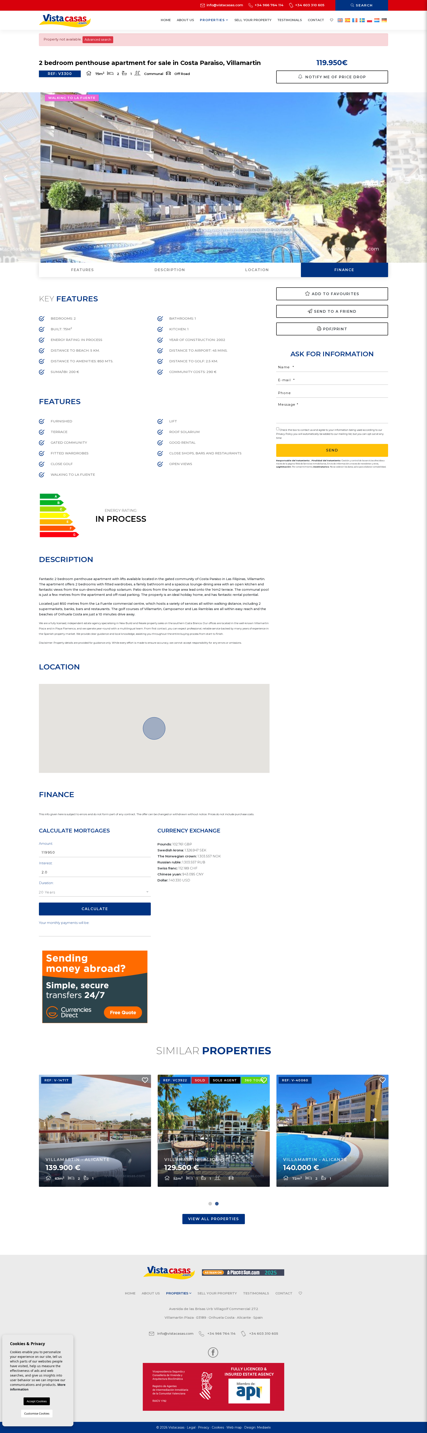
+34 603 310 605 (309, 5)
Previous (5, 177)
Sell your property (252, 20)
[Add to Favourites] (143, 1081)
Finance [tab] (344, 270)
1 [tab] (210, 1203)
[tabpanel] (95, 1131)
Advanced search (98, 40)
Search (363, 5)
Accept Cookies (37, 1401)
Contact (316, 20)
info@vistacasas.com (224, 5)
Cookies (218, 1427)
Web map (234, 1427)
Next (421, 177)
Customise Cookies (36, 1413)
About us (185, 20)
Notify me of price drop (335, 77)
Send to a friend (335, 311)
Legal (191, 1427)
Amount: (46, 843)
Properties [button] (213, 20)
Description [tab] (170, 270)
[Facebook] (213, 1352)
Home (166, 20)
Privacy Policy (284, 433)
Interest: (45, 863)
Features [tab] (82, 270)
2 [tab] (217, 1203)
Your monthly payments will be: (64, 923)
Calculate (95, 909)
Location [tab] (257, 270)
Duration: (46, 883)
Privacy (203, 1427)
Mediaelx (264, 1427)
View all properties (213, 1219)
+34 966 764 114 (269, 5)
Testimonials (289, 20)
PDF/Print (335, 329)
